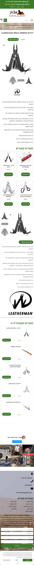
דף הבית (30, 25)
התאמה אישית (6, 560)
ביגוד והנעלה (29, 504)
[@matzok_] (23, 437)
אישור (27, 560)
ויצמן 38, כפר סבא (26, 478)
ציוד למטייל (23, 25)
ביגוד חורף (30, 509)
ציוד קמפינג (12, 504)
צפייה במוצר (25, 174)
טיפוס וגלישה (29, 511)
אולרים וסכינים (15, 25)
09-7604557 (28, 485)
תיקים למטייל (12, 506)
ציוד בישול (13, 502)
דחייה (17, 560)
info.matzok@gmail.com (24, 492)
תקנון (18, 562)
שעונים (14, 509)
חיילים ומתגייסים (28, 506)
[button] (31, 20)
